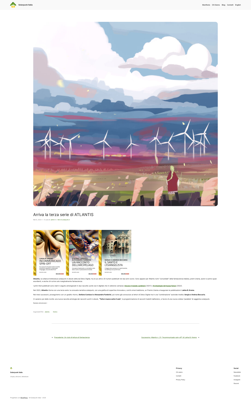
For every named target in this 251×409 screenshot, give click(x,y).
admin (53, 220)
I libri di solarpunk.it (63, 220)
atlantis (47, 312)
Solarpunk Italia (25, 5)
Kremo (55, 312)
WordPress (24, 398)
